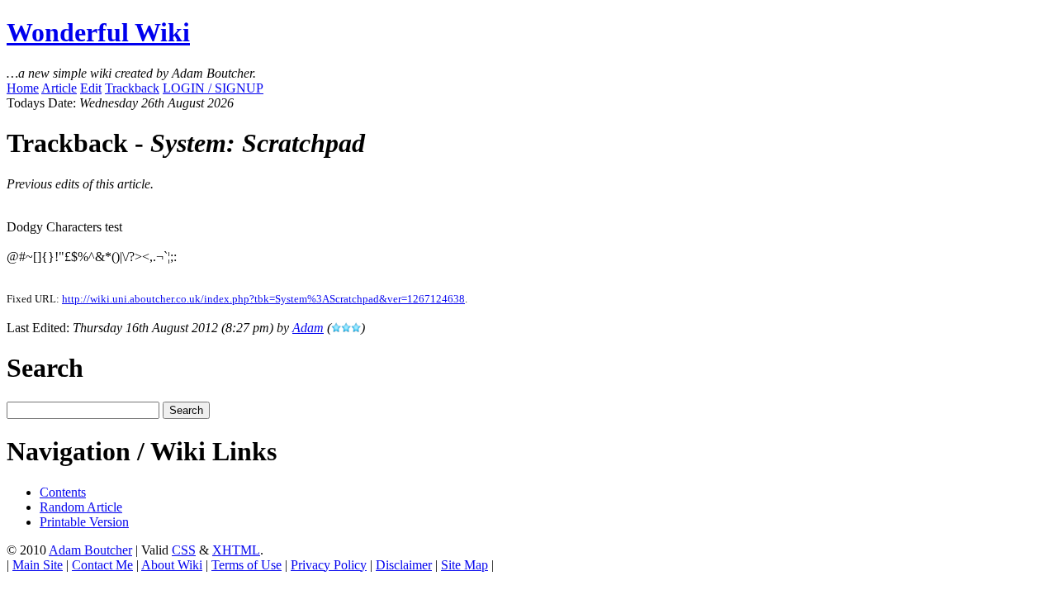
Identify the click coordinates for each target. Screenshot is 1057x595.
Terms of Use (246, 565)
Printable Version (84, 522)
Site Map (464, 565)
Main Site (37, 565)
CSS (184, 550)
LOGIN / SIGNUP (213, 88)
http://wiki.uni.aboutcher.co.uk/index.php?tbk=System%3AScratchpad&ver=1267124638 (263, 299)
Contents (63, 492)
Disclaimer (404, 565)
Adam (308, 328)
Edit (91, 88)
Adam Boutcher (90, 550)
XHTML (236, 550)
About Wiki (171, 565)
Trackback (132, 88)
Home (23, 88)
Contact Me (102, 565)
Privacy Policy (329, 565)
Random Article (81, 507)
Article (59, 88)
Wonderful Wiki (98, 32)
